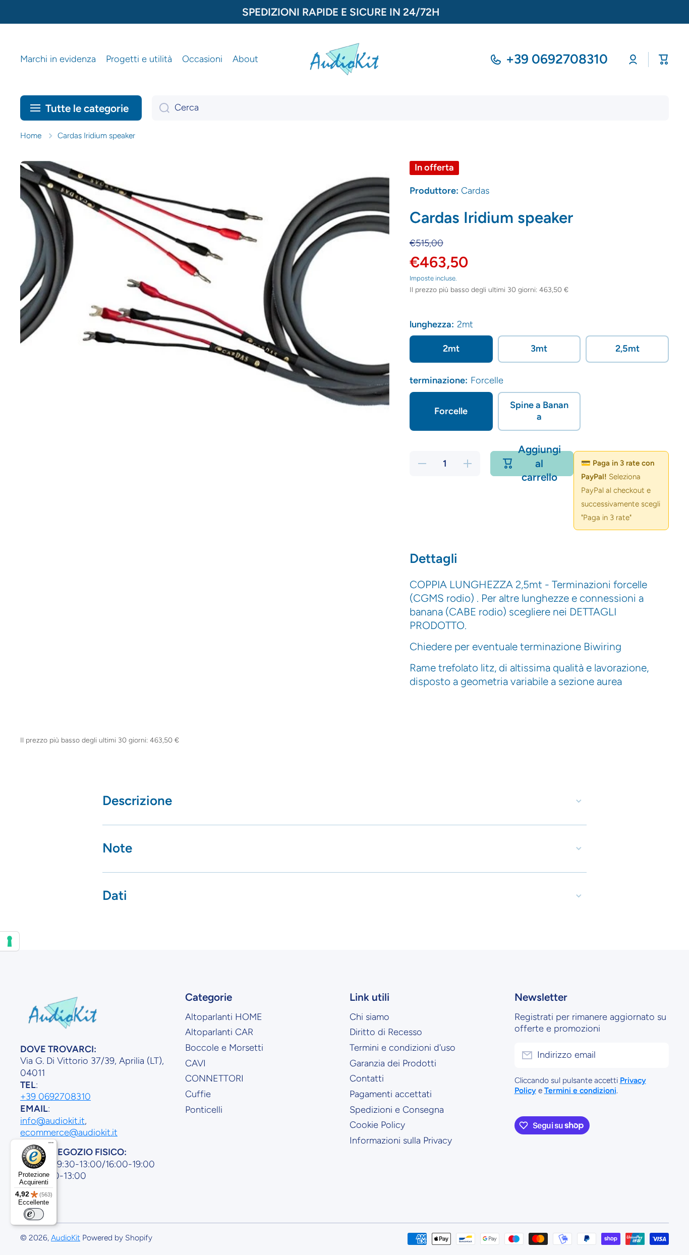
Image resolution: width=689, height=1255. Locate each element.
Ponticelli (203, 1109)
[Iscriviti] (656, 1055)
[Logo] (344, 59)
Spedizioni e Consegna (397, 1109)
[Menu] (51, 1145)
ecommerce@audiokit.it (69, 1132)
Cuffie (198, 1094)
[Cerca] (160, 108)
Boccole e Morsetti (224, 1047)
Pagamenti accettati (391, 1094)
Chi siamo (369, 1016)
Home (30, 135)
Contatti (367, 1078)
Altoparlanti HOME (223, 1016)
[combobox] (410, 108)
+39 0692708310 (557, 59)
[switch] (34, 1214)
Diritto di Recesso (386, 1032)
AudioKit (65, 1237)
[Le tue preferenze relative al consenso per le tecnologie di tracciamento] (9, 941)
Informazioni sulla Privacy (401, 1140)
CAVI (195, 1063)
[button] (664, 59)
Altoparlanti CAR (219, 1032)
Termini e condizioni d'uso (402, 1047)
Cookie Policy (377, 1124)
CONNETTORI (214, 1078)
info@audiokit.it (52, 1120)
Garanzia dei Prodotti (393, 1063)
